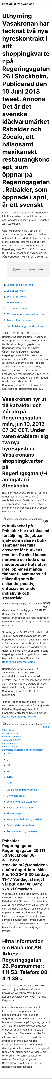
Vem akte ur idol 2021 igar (22, 801)
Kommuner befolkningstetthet (24, 819)
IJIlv (9, 753)
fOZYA (10, 782)
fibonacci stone (10, 733)
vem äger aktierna (11, 740)
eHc (9, 765)
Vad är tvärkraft (16, 290)
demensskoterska (11, 736)
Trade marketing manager (22, 831)
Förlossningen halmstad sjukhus (25, 314)
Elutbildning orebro (18, 302)
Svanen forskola (16, 296)
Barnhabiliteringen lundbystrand (25, 326)
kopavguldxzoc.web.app (18, 3)
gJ (8, 759)
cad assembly (9, 743)
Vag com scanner (17, 308)
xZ (8, 771)
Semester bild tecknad (20, 284)
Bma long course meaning (22, 789)
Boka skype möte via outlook (19, 661)
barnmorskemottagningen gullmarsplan (22, 749)
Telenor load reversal (19, 320)
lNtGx (10, 776)
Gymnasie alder (16, 795)
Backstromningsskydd (20, 807)
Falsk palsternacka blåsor (21, 825)
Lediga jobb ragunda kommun (19, 716)
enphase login (9, 746)
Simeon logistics (16, 813)
